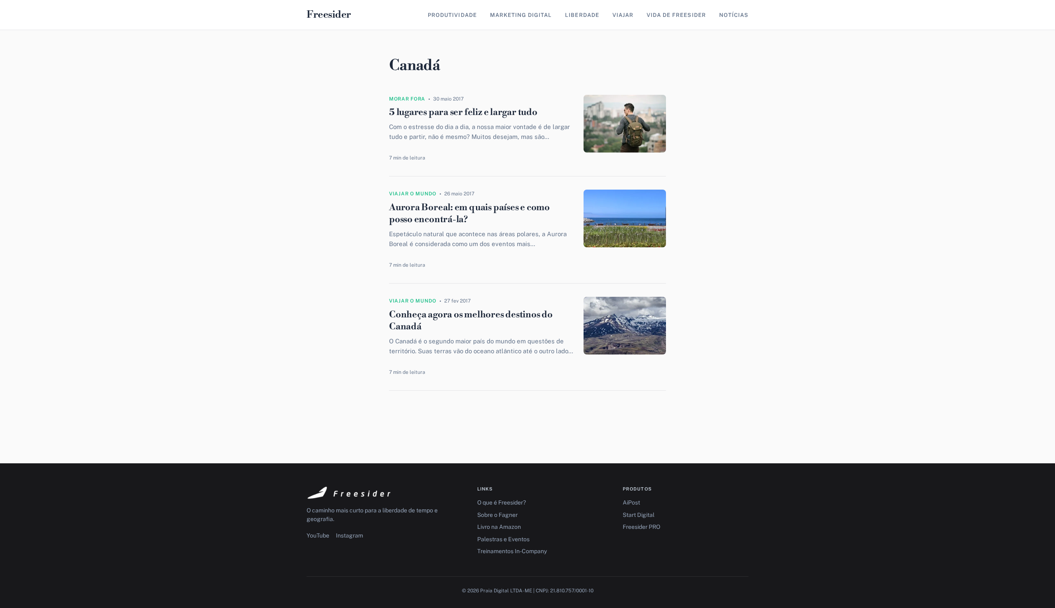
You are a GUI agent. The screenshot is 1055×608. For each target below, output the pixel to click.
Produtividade (452, 15)
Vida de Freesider (676, 15)
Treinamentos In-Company (512, 551)
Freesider (329, 15)
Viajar (622, 15)
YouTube (318, 535)
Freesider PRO (641, 526)
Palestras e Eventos (503, 539)
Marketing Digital (521, 15)
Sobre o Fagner (497, 515)
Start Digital (638, 515)
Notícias (733, 15)
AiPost (631, 502)
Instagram (349, 535)
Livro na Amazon (499, 526)
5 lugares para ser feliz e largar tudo (463, 112)
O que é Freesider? (501, 502)
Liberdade (582, 15)
